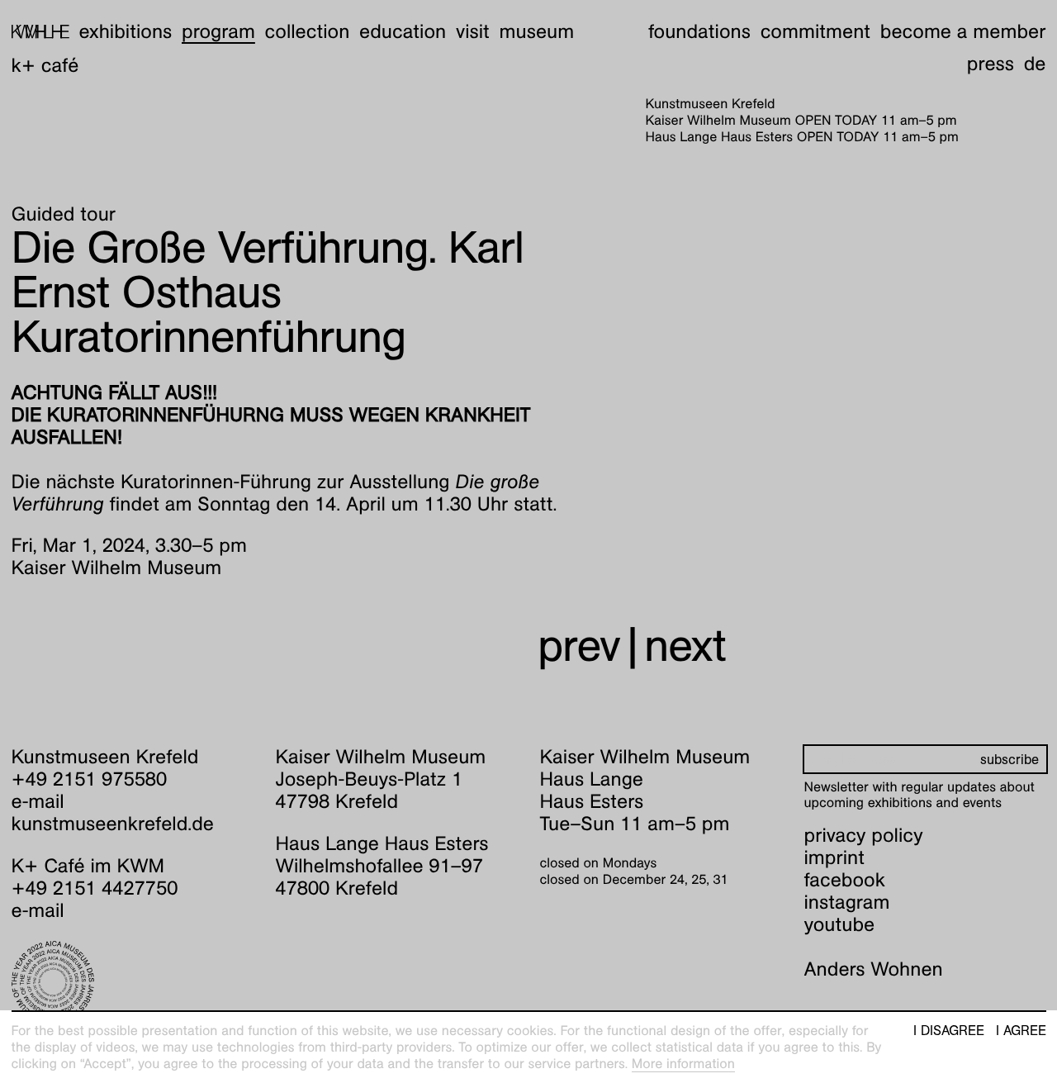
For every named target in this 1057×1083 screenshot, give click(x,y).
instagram (847, 902)
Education (402, 31)
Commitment (815, 31)
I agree (1021, 1031)
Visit (473, 31)
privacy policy (863, 835)
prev (579, 645)
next (685, 645)
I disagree (948, 1031)
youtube (839, 924)
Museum (537, 31)
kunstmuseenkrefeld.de (113, 823)
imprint (834, 857)
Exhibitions (125, 31)
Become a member (963, 31)
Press (990, 63)
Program (218, 31)
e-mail (38, 801)
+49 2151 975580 (90, 779)
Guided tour (64, 214)
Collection (307, 31)
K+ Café (45, 65)
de (1035, 63)
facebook (844, 879)
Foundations (699, 31)
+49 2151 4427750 (95, 888)
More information (683, 1063)
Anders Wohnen (873, 969)
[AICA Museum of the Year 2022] (133, 982)
